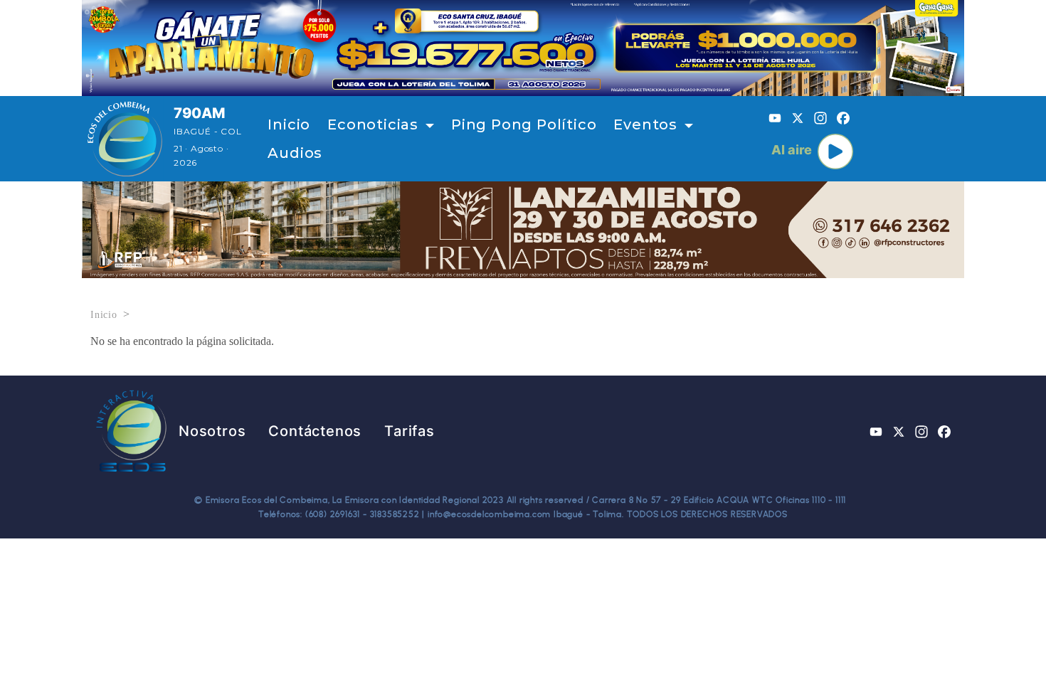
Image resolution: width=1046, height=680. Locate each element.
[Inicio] (125, 138)
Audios (295, 152)
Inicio (289, 124)
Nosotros (212, 431)
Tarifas (409, 431)
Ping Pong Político (523, 124)
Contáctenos (314, 431)
